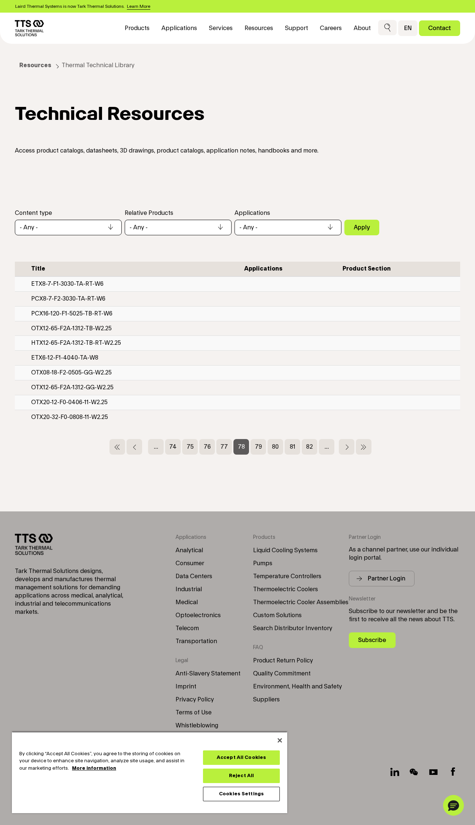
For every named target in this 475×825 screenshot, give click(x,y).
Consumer (190, 563)
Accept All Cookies (241, 757)
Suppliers (266, 700)
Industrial (189, 589)
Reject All (241, 775)
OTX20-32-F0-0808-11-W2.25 (69, 417)
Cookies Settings (241, 794)
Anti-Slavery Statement (208, 674)
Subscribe (372, 640)
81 (295, 447)
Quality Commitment (282, 674)
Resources (35, 65)
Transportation (196, 641)
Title (38, 269)
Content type (33, 213)
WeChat (414, 772)
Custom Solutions (277, 615)
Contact (439, 28)
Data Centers (194, 576)
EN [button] (408, 28)
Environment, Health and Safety (297, 687)
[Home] (29, 28)
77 (226, 447)
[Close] (280, 740)
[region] (149, 772)
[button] (387, 28)
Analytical (189, 550)
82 (311, 447)
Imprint (186, 687)
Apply (362, 227)
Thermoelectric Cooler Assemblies (300, 602)
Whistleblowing (197, 726)
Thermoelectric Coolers (285, 589)
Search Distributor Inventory (292, 628)
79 (260, 447)
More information (94, 768)
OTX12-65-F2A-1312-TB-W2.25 (71, 328)
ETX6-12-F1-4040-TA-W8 (64, 358)
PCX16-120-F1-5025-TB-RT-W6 (71, 314)
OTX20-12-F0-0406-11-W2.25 (69, 402)
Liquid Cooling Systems (285, 550)
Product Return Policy (283, 661)
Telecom (187, 628)
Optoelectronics (198, 615)
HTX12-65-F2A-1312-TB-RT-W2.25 (76, 343)
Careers (331, 28)
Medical (187, 602)
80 (277, 447)
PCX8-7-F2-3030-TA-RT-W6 (68, 299)
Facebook (452, 772)
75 (192, 447)
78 (243, 449)
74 (175, 447)
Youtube (433, 772)
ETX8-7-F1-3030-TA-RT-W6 (67, 284)
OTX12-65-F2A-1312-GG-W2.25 (72, 387)
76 (209, 447)
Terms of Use (194, 713)
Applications (252, 213)
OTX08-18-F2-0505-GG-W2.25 (71, 373)
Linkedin (394, 772)
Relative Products (149, 213)
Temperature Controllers (287, 576)
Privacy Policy (195, 700)
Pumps (262, 563)
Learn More (138, 6)
